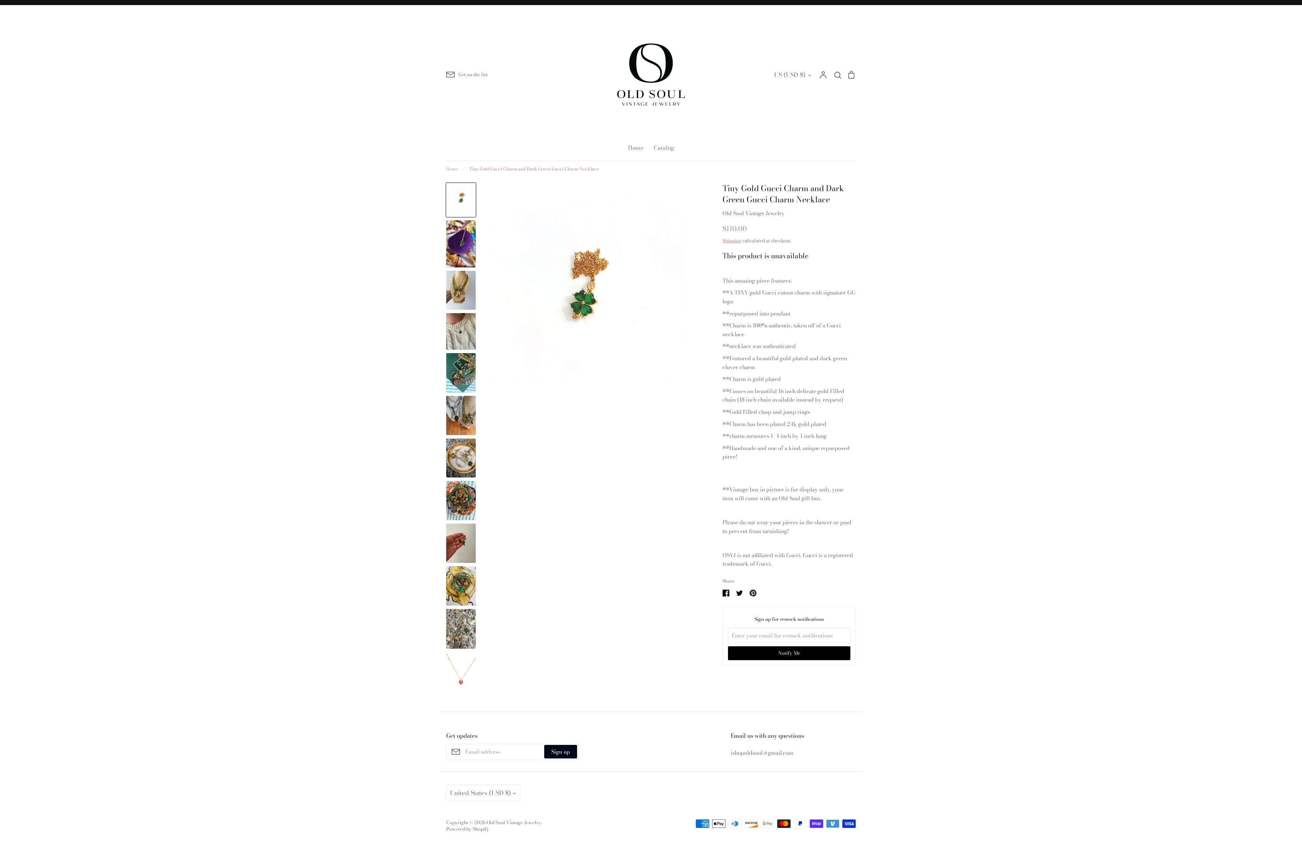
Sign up (560, 752)
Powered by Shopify (467, 829)
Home (636, 147)
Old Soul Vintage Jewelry (754, 213)
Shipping (732, 240)
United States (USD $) (480, 792)
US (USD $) (790, 74)
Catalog (664, 147)
